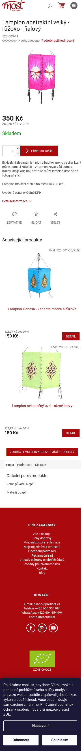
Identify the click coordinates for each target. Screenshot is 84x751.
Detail (71, 336)
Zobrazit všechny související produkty (42, 452)
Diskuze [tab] (40, 465)
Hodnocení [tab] (24, 465)
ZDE (6, 714)
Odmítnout (21, 740)
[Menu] (73, 5)
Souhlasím (59, 740)
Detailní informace (14, 201)
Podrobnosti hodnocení (57, 40)
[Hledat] (50, 5)
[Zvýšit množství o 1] (18, 148)
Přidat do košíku (42, 151)
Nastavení (40, 726)
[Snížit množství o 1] (18, 153)
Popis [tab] (10, 465)
